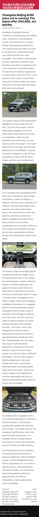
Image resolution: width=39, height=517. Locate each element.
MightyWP (24, 514)
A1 (22, 28)
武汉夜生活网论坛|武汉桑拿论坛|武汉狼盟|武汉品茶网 (19, 6)
